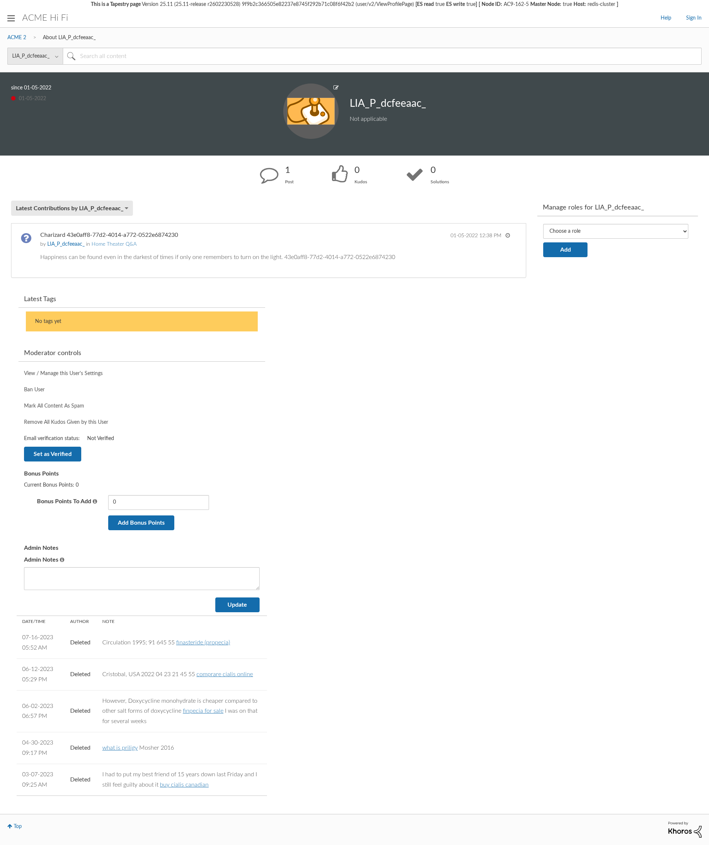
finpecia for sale (203, 711)
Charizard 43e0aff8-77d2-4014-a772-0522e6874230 (109, 235)
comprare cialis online (224, 674)
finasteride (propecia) (203, 642)
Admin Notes (41, 560)
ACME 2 (16, 37)
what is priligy (120, 748)
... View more (494, 257)
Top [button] (18, 826)
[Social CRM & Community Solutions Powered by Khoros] (685, 829)
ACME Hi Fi (45, 18)
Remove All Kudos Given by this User (66, 422)
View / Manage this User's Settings (63, 373)
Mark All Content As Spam (54, 406)
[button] (95, 501)
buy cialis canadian (184, 785)
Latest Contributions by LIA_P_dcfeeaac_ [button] (69, 208)
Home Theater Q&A (114, 244)
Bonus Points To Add (64, 501)
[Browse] (11, 18)
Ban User (34, 389)
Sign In (694, 18)
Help (666, 18)
